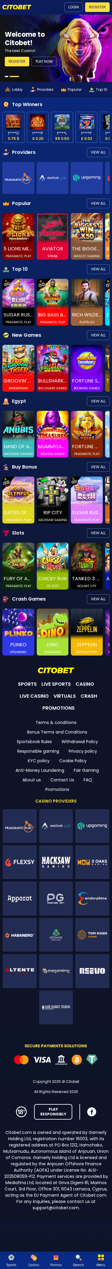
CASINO (85, 684)
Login (73, 7)
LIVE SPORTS (56, 684)
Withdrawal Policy (80, 742)
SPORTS (27, 684)
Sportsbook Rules (34, 742)
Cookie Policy (73, 761)
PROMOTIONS (58, 708)
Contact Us (62, 780)
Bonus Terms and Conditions (57, 732)
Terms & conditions (56, 722)
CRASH (89, 696)
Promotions (57, 789)
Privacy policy (83, 751)
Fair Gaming (86, 770)
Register (97, 7)
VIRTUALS (64, 696)
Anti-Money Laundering (40, 770)
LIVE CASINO (34, 696)
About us (31, 780)
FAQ (88, 780)
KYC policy (39, 761)
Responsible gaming (38, 751)
